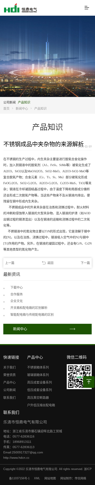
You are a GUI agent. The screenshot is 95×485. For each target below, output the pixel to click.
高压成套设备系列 (39, 382)
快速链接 (11, 357)
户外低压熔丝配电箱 (41, 405)
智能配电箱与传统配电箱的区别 (32, 314)
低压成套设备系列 (39, 390)
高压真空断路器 (38, 397)
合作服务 (16, 294)
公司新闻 (9, 102)
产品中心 (9, 382)
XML (37, 478)
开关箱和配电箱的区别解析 (29, 307)
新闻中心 (22, 108)
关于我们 (9, 367)
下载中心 (16, 287)
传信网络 (80, 478)
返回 (50, 263)
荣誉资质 (9, 375)
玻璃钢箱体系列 (38, 375)
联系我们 (9, 397)
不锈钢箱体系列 (38, 367)
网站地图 (50, 478)
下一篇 (85, 263)
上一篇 (9, 263)
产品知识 (24, 102)
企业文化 (16, 301)
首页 (6, 108)
